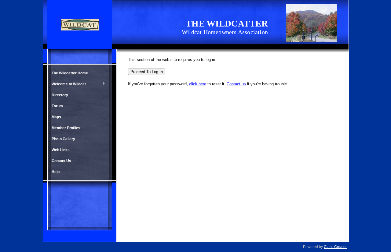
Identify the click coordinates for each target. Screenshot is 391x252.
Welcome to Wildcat (67, 84)
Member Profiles (66, 128)
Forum (57, 106)
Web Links (61, 150)
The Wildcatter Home (70, 73)
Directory (60, 95)
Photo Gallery (63, 139)
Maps (56, 117)
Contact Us (61, 161)
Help (56, 172)
